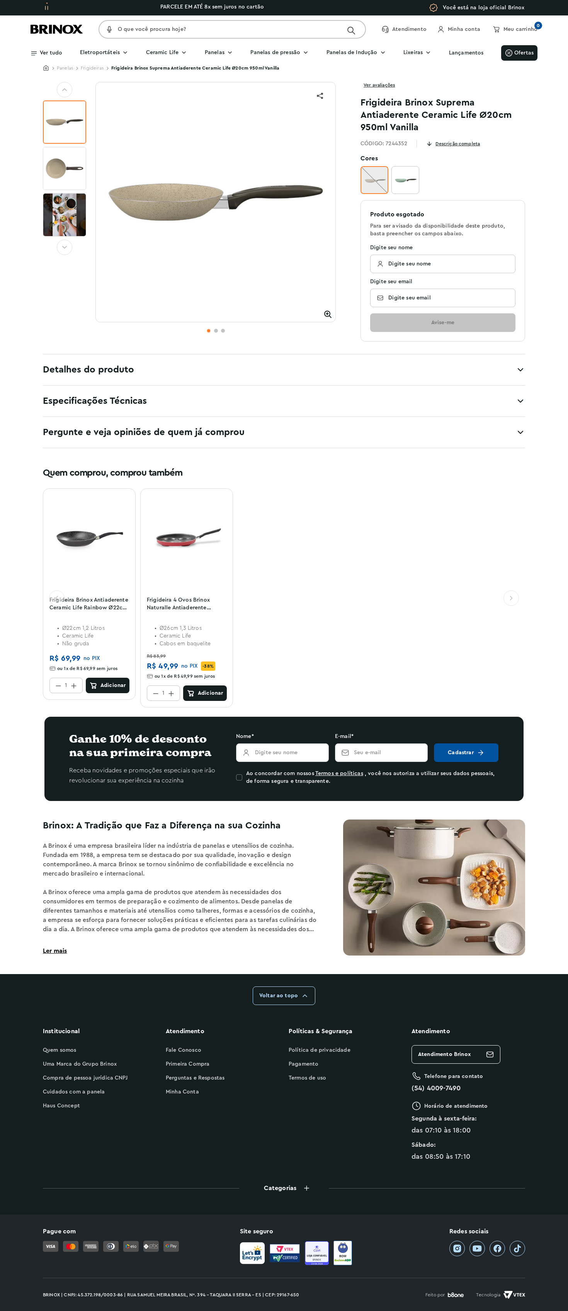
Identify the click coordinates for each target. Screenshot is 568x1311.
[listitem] (457, 1249)
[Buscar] (351, 30)
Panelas (65, 68)
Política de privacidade (319, 1050)
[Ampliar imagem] (327, 314)
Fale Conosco (183, 1050)
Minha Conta (182, 1092)
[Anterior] (57, 598)
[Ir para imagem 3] (223, 331)
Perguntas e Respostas (195, 1078)
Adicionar (113, 685)
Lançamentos (466, 53)
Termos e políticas (339, 773)
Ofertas (524, 53)
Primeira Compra (187, 1064)
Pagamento (303, 1064)
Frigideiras (92, 68)
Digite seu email (391, 281)
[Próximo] (511, 598)
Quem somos (60, 1050)
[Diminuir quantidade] (58, 685)
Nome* (245, 736)
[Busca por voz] (109, 29)
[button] (284, 1188)
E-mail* (344, 736)
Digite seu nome (391, 247)
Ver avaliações (379, 85)
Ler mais (55, 951)
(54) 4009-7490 (436, 1088)
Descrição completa (457, 143)
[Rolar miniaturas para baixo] (64, 247)
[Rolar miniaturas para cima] (64, 89)
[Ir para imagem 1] (208, 330)
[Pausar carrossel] (46, 7)
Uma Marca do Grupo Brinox (80, 1064)
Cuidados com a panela (74, 1092)
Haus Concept (61, 1106)
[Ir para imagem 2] (216, 331)
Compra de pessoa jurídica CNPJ (85, 1078)
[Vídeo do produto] (64, 214)
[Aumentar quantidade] (74, 685)
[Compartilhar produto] (320, 96)
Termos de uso (307, 1078)
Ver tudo (51, 53)
